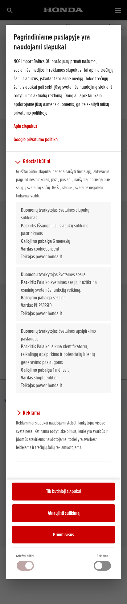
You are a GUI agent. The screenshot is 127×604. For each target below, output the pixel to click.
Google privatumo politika (36, 139)
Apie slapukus (25, 126)
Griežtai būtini (25, 556)
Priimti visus (63, 534)
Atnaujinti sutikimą (64, 512)
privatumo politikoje (30, 112)
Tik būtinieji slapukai (63, 491)
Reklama (102, 556)
